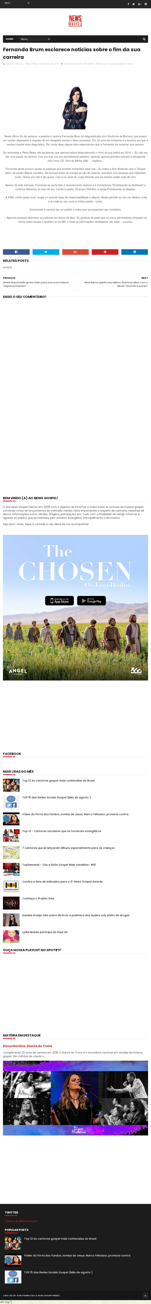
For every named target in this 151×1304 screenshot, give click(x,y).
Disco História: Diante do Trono (27, 1046)
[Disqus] (75, 350)
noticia (130, 63)
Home (9, 39)
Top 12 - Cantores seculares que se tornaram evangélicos (61, 831)
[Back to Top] (145, 1295)
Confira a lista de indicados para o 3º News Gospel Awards (62, 881)
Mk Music (101, 63)
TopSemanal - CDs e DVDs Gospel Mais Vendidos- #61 (59, 865)
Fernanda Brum (73, 63)
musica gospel (115, 63)
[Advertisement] (70, 77)
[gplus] (140, 4)
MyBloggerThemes (49, 1295)
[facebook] (128, 4)
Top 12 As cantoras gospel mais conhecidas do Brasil (58, 780)
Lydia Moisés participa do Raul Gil (44, 932)
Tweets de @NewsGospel (21, 1221)
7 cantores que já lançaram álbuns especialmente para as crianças (68, 848)
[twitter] (133, 4)
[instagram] (145, 4)
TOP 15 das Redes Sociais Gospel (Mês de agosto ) (56, 797)
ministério (88, 63)
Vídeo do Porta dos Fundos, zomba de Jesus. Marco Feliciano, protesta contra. (75, 814)
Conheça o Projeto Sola (38, 898)
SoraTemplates (26, 1295)
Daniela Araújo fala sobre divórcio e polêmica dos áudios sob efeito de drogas (76, 915)
